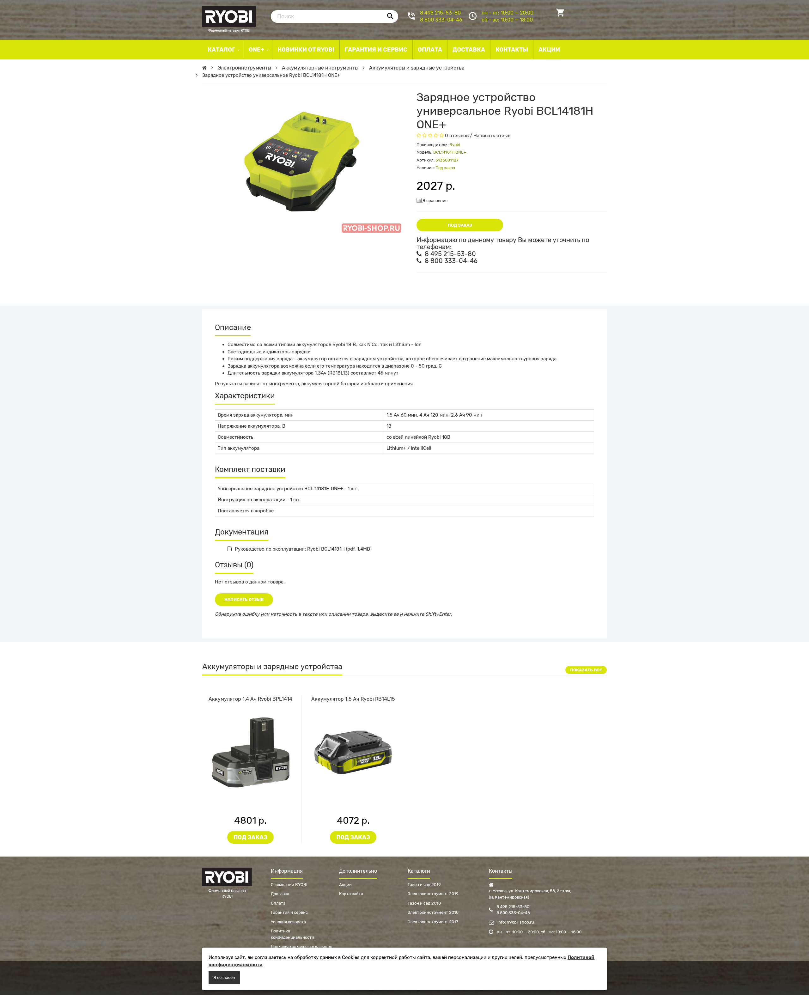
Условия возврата (288, 921)
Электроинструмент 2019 (433, 893)
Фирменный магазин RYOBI (229, 15)
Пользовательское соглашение (301, 946)
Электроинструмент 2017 (433, 921)
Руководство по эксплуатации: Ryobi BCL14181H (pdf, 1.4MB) (303, 549)
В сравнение (435, 200)
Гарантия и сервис (289, 912)
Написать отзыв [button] (244, 599)
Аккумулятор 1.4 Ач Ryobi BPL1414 (250, 699)
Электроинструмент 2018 (433, 912)
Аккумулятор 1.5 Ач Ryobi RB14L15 (353, 699)
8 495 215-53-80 (440, 13)
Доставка (280, 893)
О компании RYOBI (289, 884)
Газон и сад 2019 (424, 884)
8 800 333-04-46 (441, 20)
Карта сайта (351, 893)
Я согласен (224, 977)
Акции (345, 884)
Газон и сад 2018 (424, 903)
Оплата (278, 903)
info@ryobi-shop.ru (515, 922)
